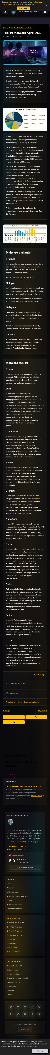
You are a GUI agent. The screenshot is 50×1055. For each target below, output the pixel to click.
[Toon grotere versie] (25, 119)
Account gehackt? (14, 966)
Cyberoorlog (12, 900)
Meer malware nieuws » (15, 684)
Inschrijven (11, 986)
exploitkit (36, 267)
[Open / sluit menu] (45, 11)
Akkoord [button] (40, 1051)
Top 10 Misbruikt (15, 931)
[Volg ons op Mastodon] (18, 1014)
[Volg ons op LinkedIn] (25, 1007)
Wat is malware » (13, 693)
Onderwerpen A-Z (14, 982)
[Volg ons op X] (32, 1007)
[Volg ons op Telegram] (11, 1007)
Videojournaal (12, 892)
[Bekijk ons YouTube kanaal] (18, 1007)
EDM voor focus (13, 951)
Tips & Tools (12, 947)
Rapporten (11, 939)
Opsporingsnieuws (14, 908)
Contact (10, 994)
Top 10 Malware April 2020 (21, 27)
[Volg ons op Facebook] (25, 1014)
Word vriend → (23, 8)
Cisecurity (40, 675)
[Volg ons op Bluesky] (11, 1014)
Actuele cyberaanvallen (18, 896)
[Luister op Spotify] (39, 1014)
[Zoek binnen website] (5, 11)
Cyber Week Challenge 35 (17, 978)
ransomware (27, 549)
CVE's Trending (15, 927)
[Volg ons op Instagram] (39, 1007)
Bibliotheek (11, 943)
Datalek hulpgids (13, 970)
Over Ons (11, 990)
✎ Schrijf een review (25, 867)
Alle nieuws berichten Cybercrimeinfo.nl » (22, 702)
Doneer (26, 1029)
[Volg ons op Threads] (32, 1014)
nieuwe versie (36, 796)
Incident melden (13, 974)
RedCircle (15, 775)
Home (5, 27)
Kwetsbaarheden (16, 904)
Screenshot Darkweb (15, 935)
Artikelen (10, 888)
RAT (13, 524)
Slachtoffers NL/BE (16, 923)
